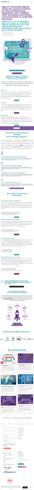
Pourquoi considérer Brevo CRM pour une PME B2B (8, 407)
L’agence (4, 456)
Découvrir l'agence (16, 128)
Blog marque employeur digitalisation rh (9, 464)
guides (31, 417)
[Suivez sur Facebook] (21, 467)
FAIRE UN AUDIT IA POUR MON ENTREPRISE (16, 286)
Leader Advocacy (20, 438)
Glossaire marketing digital (7, 453)
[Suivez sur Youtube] (20, 467)
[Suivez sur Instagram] (23, 467)
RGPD (4, 461)
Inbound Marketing (20, 429)
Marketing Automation (21, 418)
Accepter (25, 487)
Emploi (4, 462)
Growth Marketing (15, 123)
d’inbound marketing (8, 298)
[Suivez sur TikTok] (25, 467)
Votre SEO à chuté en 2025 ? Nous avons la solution (17, 70)
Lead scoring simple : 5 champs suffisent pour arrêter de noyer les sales (25, 365)
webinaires (8, 418)
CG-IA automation (6, 459)
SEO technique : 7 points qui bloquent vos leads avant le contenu (25, 385)
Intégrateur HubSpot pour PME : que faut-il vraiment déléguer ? (8, 365)
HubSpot (21, 145)
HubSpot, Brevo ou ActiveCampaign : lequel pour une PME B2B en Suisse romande (8, 386)
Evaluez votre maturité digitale (17, 73)
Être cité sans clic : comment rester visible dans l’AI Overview (25, 405)
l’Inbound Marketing (29, 418)
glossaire (4, 418)
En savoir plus (17, 100)
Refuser (30, 487)
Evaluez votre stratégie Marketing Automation (16, 188)
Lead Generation (16, 418)
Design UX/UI (20, 435)
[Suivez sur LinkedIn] (18, 467)
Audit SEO (19, 437)
